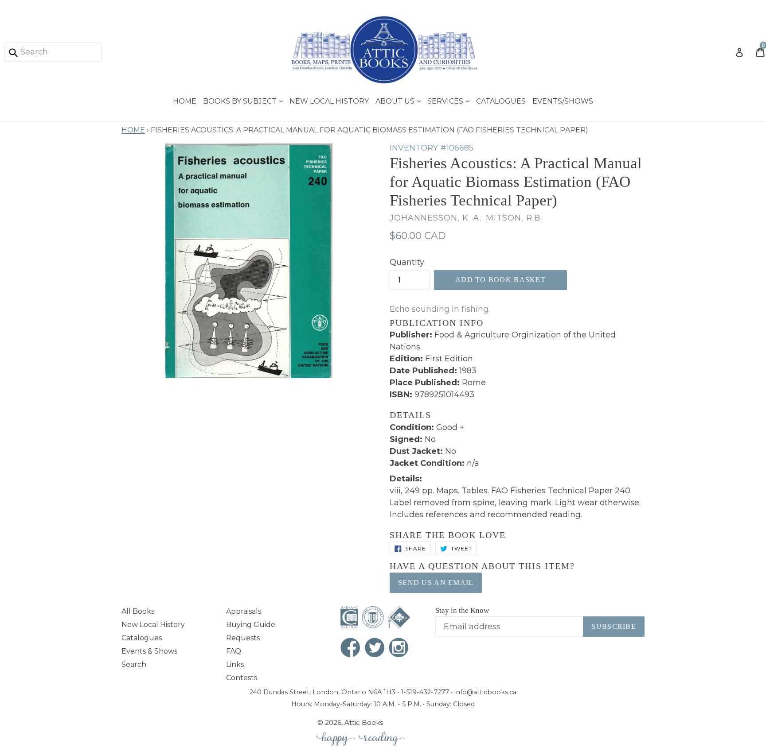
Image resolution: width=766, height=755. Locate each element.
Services (446, 100)
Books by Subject (240, 100)
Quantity (407, 262)
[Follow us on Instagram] (399, 648)
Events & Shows (149, 651)
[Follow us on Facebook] (351, 648)
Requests (243, 638)
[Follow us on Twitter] (375, 648)
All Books (137, 611)
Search (133, 664)
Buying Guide (250, 624)
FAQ (233, 651)
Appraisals (243, 611)
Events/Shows (562, 100)
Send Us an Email (435, 582)
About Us (395, 100)
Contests (241, 678)
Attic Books (363, 722)
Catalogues (501, 100)
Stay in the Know (462, 610)
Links (235, 664)
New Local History (329, 100)
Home (184, 100)
